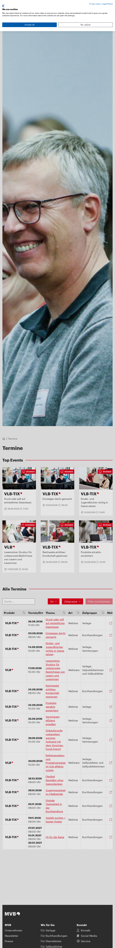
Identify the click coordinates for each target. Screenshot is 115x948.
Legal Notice (107, 4)
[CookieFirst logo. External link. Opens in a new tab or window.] (3, 6)
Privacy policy (95, 4)
